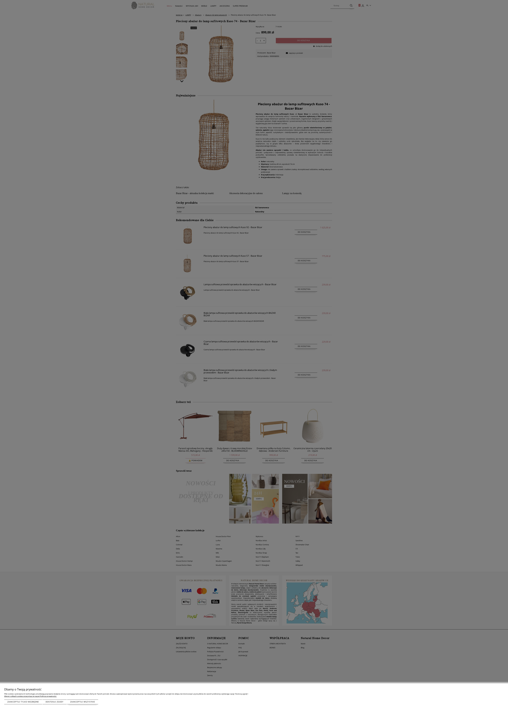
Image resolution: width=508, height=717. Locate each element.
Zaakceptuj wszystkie (82, 702)
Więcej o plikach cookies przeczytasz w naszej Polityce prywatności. (30, 696)
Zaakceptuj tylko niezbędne (23, 702)
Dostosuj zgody (55, 702)
